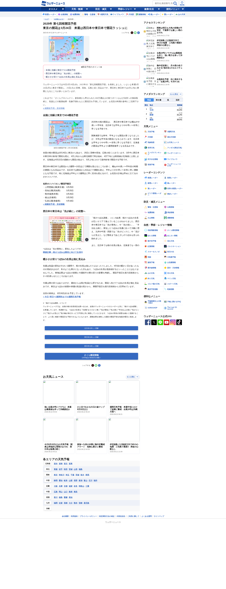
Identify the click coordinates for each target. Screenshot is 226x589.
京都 (65, 486)
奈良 (75, 486)
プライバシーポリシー (88, 516)
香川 (56, 497)
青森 (56, 469)
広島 (56, 492)
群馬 (87, 475)
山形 (75, 469)
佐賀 (61, 503)
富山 (85, 480)
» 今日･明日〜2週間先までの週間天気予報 (62, 297)
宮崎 (80, 503)
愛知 (61, 480)
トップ (47, 19)
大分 (70, 503)
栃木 (82, 475)
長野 (75, 480)
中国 (48, 492)
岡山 (61, 492)
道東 (70, 464)
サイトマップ (159, 516)
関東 (48, 475)
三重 (87, 486)
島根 (70, 492)
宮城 (70, 469)
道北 (65, 464)
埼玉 (67, 475)
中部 (48, 480)
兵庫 (61, 486)
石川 (90, 480)
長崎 (65, 503)
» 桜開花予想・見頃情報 (54, 108)
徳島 (61, 497)
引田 (152, 110)
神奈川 (61, 475)
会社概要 (65, 516)
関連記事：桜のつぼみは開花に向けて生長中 (63, 252)
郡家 (152, 115)
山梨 (70, 480)
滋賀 (70, 486)
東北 (48, 469)
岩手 (61, 469)
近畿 (48, 486)
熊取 (152, 120)
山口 (65, 492)
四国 (48, 497)
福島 (80, 469)
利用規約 (74, 516)
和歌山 (81, 486)
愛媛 (65, 497)
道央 (56, 464)
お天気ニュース (58, 19)
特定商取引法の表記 (106, 516)
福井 (95, 480)
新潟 (80, 480)
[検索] (175, 3)
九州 (48, 503)
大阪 (56, 486)
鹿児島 (86, 503)
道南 (61, 464)
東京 (56, 475)
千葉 (72, 475)
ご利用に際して (133, 516)
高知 (70, 497)
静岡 (56, 480)
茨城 (77, 475)
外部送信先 (121, 516)
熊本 (75, 503)
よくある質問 (147, 516)
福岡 (56, 503)
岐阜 (65, 480)
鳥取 (75, 492)
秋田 (65, 469)
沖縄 (48, 508)
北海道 (47, 464)
